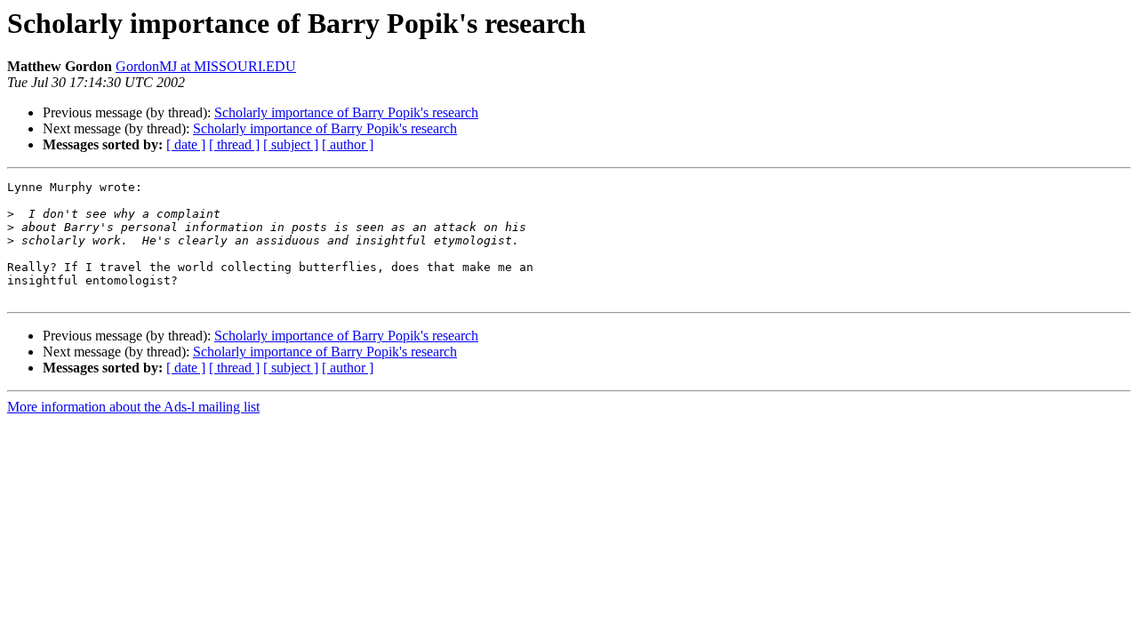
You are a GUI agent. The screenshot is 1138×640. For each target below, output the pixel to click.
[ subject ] (290, 144)
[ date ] (185, 144)
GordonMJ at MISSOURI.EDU (206, 66)
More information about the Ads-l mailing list (133, 406)
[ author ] (347, 144)
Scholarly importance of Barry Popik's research (346, 112)
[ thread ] (234, 144)
